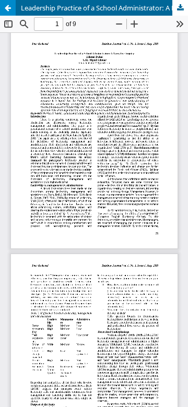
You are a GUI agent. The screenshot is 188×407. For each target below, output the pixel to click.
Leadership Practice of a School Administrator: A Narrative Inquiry (104, 8)
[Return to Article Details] (8, 8)
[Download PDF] (180, 8)
